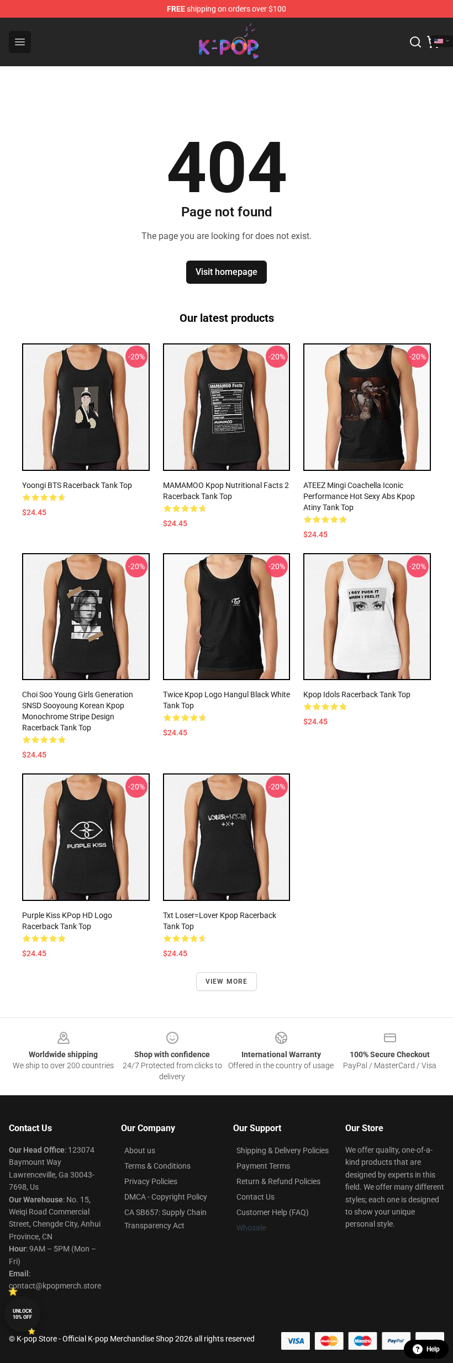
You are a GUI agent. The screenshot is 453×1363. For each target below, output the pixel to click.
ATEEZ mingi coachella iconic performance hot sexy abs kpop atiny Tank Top (359, 496)
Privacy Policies (150, 1181)
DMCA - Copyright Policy (165, 1196)
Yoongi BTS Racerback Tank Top (77, 485)
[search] (415, 42)
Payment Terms (263, 1166)
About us (139, 1150)
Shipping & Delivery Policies (282, 1150)
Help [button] (433, 1349)
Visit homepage (226, 272)
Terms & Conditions (157, 1166)
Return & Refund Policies (278, 1181)
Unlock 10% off (22, 1314)
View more (227, 981)
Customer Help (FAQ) (272, 1212)
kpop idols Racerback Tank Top (356, 694)
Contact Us (255, 1196)
